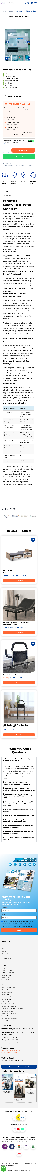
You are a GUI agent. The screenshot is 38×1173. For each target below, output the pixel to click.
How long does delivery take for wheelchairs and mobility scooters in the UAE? (18, 796)
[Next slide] (28, 42)
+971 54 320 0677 (19, 134)
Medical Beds (12, 11)
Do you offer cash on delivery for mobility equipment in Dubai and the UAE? (19, 789)
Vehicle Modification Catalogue (31, 1092)
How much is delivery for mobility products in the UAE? (16, 760)
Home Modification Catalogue (19, 1099)
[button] (8, 58)
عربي (24, 3)
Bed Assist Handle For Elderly (14, 675)
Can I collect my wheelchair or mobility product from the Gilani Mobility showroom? (18, 804)
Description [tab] (7, 191)
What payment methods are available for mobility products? (18, 832)
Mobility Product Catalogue (7, 1091)
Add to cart (19, 683)
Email (3, 914)
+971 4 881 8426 (27, 132)
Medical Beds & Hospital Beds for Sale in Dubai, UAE (21, 165)
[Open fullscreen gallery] (28, 53)
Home (4, 11)
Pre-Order (23, 150)
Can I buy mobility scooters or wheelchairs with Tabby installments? (17, 783)
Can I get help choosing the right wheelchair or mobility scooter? (16, 821)
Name (3, 908)
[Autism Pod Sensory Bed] (17, 42)
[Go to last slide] (7, 42)
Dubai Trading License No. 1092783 (19, 1170)
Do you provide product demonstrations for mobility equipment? (18, 826)
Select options (19, 580)
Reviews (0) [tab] (7, 195)
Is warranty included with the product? (19, 816)
